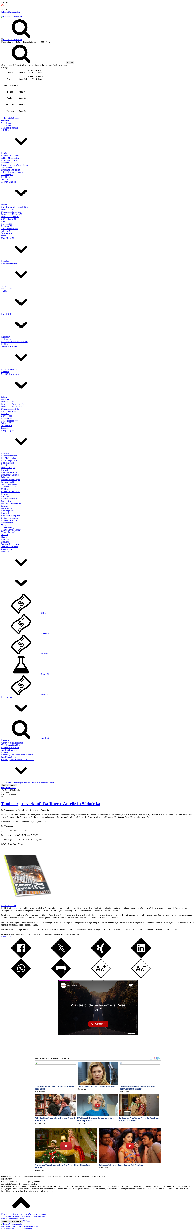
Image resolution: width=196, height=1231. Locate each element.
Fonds (43, 613)
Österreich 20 (6, 233)
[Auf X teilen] (61, 957)
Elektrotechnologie (9, 472)
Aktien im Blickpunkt (10, 155)
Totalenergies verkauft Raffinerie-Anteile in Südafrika (50, 803)
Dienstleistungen (8, 467)
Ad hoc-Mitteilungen (10, 12)
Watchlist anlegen (8, 757)
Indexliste (5, 399)
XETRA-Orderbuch (9, 369)
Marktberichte (7, 167)
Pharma (4, 537)
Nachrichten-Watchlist (10, 745)
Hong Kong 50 (7, 238)
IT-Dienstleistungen (9, 508)
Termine (4, 179)
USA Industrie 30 (8, 219)
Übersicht (5, 371)
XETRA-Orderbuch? (10, 374)
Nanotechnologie (8, 527)
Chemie (4, 465)
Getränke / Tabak (8, 487)
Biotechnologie (7, 463)
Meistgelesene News (9, 163)
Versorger (5, 551)
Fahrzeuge (5, 477)
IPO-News (5, 177)
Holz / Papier (6, 496)
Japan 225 (5, 236)
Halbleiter (5, 489)
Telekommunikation (9, 546)
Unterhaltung (6, 549)
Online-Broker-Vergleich (11, 346)
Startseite (5, 121)
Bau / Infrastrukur (8, 458)
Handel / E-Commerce (10, 491)
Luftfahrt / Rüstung (9, 520)
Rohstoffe (5, 539)
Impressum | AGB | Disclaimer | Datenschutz (20, 1226)
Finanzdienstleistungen (10, 479)
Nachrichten (6, 123)
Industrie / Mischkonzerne (12, 503)
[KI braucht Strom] (26, 903)
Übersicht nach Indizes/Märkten (14, 207)
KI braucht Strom (8, 906)
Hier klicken (6, 937)
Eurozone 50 (6, 226)
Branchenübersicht (9, 263)
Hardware (5, 494)
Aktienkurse (6, 337)
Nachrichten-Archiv (15, 1219)
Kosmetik (5, 513)
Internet (4, 506)
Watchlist (45, 738)
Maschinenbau (7, 523)
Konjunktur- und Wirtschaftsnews (15, 165)
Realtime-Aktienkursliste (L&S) (14, 341)
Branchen (5, 261)
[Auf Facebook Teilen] (21, 957)
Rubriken (5, 153)
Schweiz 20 (6, 231)
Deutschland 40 (7, 209)
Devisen (44, 695)
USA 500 (5, 221)
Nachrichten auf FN (9, 128)
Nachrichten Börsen (9, 1216)
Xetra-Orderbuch (21, 1214)
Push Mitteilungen (9, 785)
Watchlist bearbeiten (9, 750)
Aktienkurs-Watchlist (10, 747)
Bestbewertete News (9, 160)
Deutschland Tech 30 (10, 216)
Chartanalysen (7, 174)
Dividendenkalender (9, 344)
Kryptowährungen (9, 697)
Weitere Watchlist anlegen (12, 743)
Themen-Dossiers (8, 182)
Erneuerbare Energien (10, 475)
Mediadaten (28, 1221)
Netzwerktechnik (8, 532)
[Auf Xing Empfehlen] (101, 957)
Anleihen (45, 633)
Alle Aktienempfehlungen (12, 172)
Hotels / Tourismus (9, 499)
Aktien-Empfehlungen (27, 1216)
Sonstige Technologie (10, 544)
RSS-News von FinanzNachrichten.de (17, 1229)
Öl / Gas (4, 534)
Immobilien (6, 501)
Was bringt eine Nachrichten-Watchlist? (17, 755)
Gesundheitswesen (9, 484)
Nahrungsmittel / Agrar (10, 530)
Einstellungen (7, 752)
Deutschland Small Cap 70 (12, 212)
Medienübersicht (8, 289)
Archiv (4, 291)
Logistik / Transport (9, 518)
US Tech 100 (6, 224)
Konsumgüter (7, 511)
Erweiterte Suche (11, 118)
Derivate (44, 654)
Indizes (4, 205)
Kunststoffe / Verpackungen (13, 515)
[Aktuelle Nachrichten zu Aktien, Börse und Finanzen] (11, 17)
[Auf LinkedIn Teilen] (141, 957)
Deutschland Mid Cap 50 (11, 214)
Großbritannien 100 (9, 228)
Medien (4, 286)
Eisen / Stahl (6, 470)
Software (5, 542)
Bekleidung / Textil (9, 460)
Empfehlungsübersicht (10, 170)
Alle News (5, 130)
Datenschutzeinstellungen (12, 1221)
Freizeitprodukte (8, 482)
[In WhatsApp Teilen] (21, 978)
